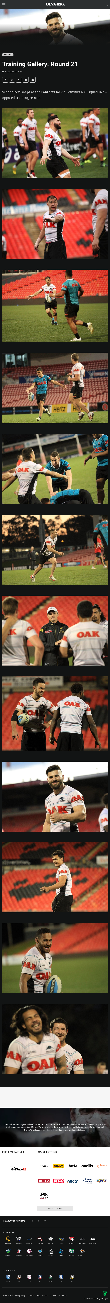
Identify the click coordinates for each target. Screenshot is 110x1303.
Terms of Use (7, 1295)
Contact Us (46, 1295)
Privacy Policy (20, 1295)
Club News (8, 55)
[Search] (106, 4)
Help (38, 1295)
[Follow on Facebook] (32, 1221)
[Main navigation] (3, 4)
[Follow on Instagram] (45, 1221)
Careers (31, 1295)
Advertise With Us (60, 1295)
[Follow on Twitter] (38, 1221)
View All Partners (55, 1208)
